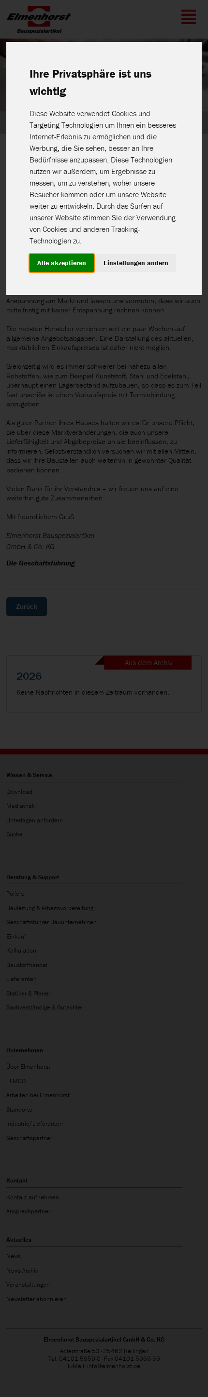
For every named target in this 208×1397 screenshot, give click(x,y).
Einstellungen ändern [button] (136, 262)
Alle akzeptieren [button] (61, 262)
